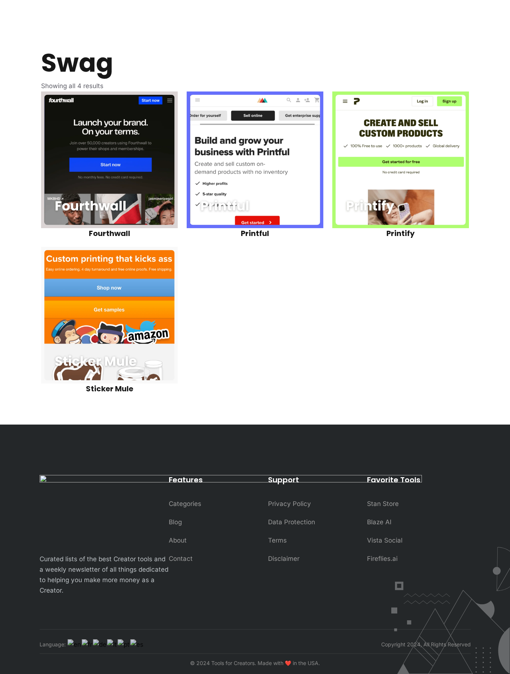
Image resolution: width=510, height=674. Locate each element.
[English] (75, 644)
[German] (100, 644)
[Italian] (112, 644)
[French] (87, 644)
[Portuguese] (124, 644)
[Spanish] (137, 644)
